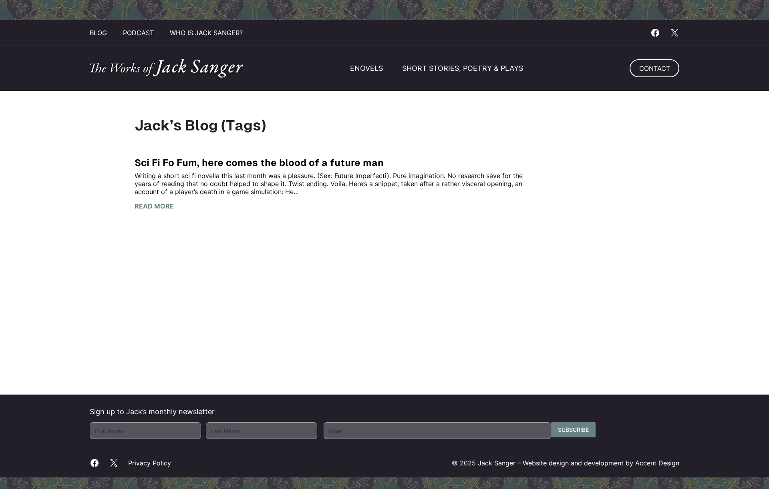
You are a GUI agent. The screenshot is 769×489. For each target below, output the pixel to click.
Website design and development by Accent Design (601, 463)
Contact (654, 68)
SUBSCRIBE (573, 429)
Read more (154, 206)
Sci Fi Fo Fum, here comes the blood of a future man (259, 162)
